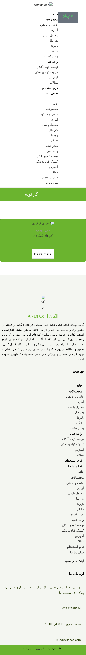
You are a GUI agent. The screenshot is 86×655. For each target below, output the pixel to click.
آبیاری (54, 30)
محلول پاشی (50, 35)
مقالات (54, 82)
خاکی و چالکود (49, 24)
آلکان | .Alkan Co (43, 316)
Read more (43, 253)
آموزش (53, 77)
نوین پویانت (37, 648)
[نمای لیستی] (71, 208)
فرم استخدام (50, 88)
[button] (43, 98)
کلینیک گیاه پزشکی (46, 72)
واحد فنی (52, 61)
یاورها (54, 45)
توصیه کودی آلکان (47, 67)
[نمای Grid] (80, 208)
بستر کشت (51, 56)
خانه (55, 14)
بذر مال (53, 40)
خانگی (54, 51)
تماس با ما (51, 93)
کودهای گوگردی (43, 235)
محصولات (52, 19)
